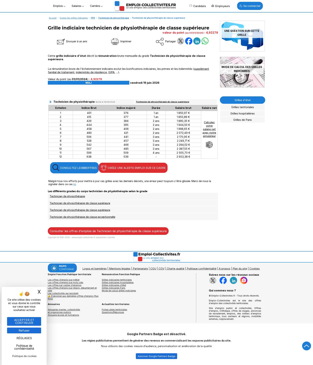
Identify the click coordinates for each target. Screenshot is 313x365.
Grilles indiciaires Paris (113, 288)
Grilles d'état (243, 100)
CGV (161, 268)
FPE (93, 18)
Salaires (77, 6)
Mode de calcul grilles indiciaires (119, 290)
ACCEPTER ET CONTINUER (24, 321)
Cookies (254, 268)
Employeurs (222, 6)
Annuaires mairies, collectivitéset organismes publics (64, 311)
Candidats (199, 6)
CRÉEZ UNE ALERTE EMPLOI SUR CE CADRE (136, 168)
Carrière (95, 6)
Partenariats (140, 268)
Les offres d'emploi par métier (64, 279)
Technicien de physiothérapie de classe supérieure (162, 102)
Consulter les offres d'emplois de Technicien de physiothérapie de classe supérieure (108, 231)
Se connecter (251, 6)
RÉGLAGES (24, 338)
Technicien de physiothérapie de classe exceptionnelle (82, 216)
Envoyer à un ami (76, 41)
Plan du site (240, 268)
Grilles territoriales (242, 107)
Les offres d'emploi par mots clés (65, 282)
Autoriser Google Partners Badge (156, 356)
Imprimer (125, 41)
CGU (153, 268)
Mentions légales (119, 268)
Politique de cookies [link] (24, 356)
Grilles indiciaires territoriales (117, 279)
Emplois (58, 6)
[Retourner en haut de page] (306, 346)
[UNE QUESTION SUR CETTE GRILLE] (242, 50)
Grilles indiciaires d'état (114, 285)
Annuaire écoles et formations (63, 315)
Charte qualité (175, 268)
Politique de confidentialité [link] (24, 347)
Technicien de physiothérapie (113, 18)
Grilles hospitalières (242, 113)
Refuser (24, 330)
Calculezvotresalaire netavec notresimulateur (209, 129)
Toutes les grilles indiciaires (74, 18)
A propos (224, 268)
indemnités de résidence (91, 72)
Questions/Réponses (113, 312)
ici (74, 184)
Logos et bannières (94, 268)
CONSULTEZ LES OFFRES (78, 168)
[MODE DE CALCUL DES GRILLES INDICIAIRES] (242, 86)
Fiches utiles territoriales (114, 309)
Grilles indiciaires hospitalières (118, 282)
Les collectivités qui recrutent (63, 293)
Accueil (53, 18)
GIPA (111, 72)
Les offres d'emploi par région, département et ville (72, 289)
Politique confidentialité (201, 268)
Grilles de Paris (242, 119)
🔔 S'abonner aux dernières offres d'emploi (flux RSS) (73, 297)
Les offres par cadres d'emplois (65, 285)
